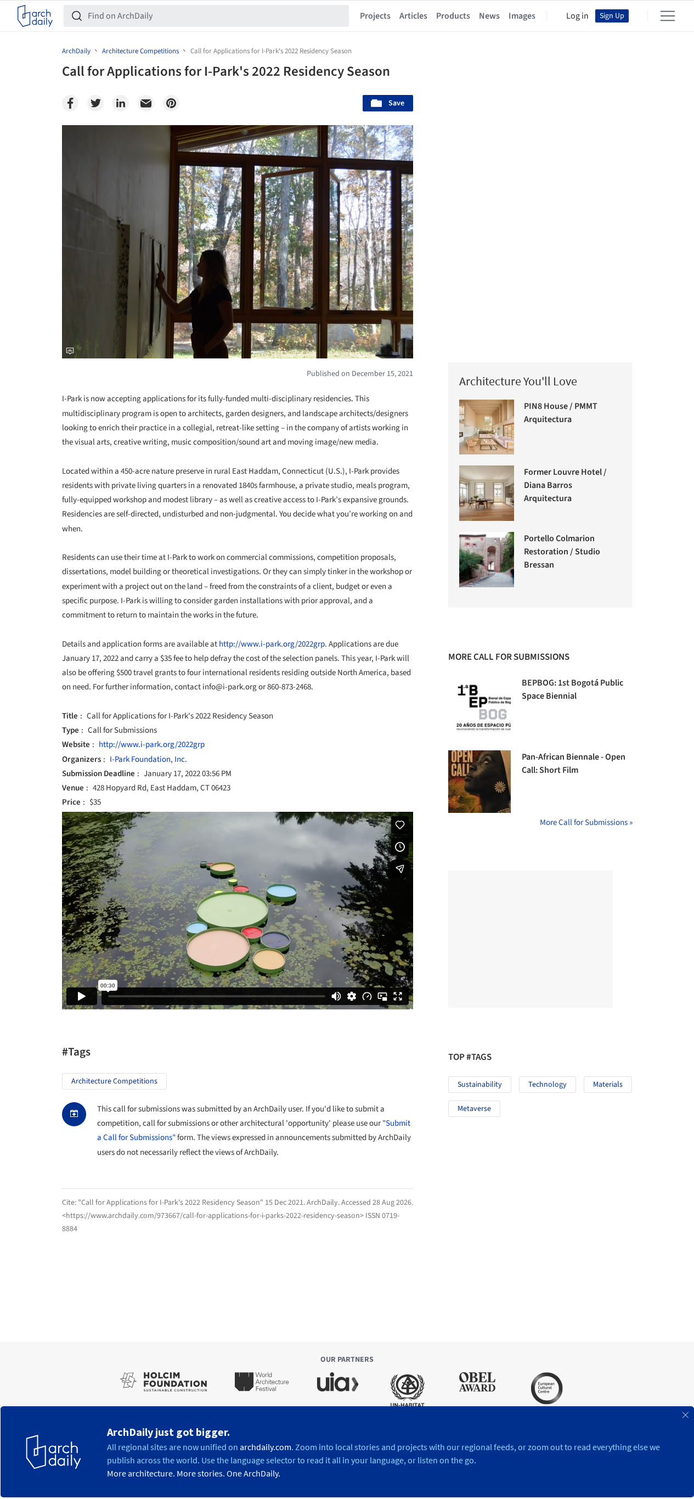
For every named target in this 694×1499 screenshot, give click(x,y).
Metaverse (474, 1108)
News (489, 16)
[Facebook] (70, 103)
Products (453, 16)
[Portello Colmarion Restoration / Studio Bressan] (487, 559)
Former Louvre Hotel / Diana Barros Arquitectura (565, 485)
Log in (577, 16)
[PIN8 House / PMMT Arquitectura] (487, 427)
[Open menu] (667, 16)
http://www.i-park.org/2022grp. (273, 644)
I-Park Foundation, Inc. (148, 759)
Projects (375, 16)
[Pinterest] (171, 103)
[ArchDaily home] (35, 16)
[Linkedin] (120, 103)
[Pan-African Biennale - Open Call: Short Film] (479, 781)
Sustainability (480, 1084)
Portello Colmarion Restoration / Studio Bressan (562, 551)
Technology (547, 1084)
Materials (608, 1084)
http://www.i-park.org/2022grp (152, 744)
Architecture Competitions (114, 1081)
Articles (413, 16)
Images (522, 16)
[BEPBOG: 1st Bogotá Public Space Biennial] (479, 707)
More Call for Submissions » (586, 822)
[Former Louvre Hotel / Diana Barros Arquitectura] (487, 493)
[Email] (146, 103)
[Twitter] (95, 103)
